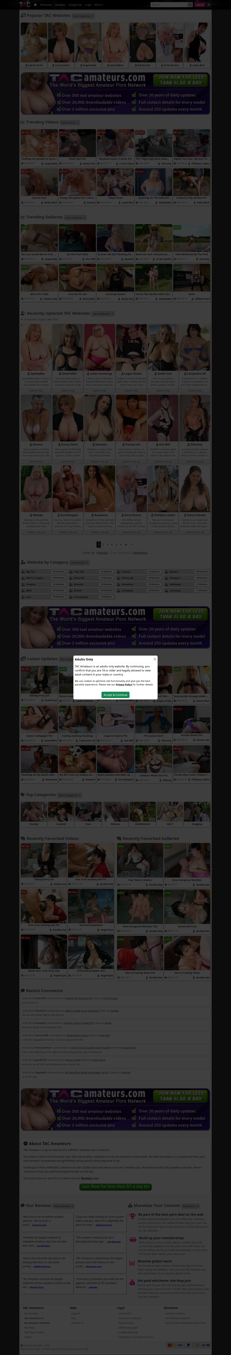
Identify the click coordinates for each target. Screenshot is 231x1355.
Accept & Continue (115, 695)
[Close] (155, 659)
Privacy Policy (124, 684)
